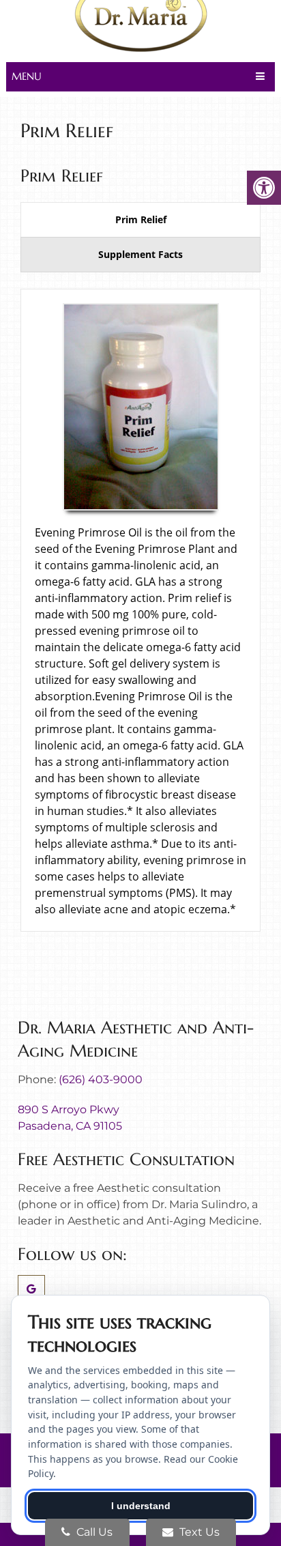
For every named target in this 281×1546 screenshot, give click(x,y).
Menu (27, 76)
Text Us (198, 1532)
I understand (141, 1505)
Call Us (93, 1532)
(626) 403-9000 (101, 1079)
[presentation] (140, 220)
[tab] (140, 220)
